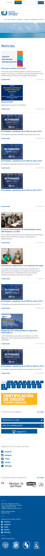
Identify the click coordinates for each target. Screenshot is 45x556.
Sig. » (4, 388)
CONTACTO (41, 19)
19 (19, 385)
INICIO (5, 19)
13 (28, 383)
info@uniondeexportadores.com (11, 508)
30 (34, 387)
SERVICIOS (19, 19)
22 (34, 385)
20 (24, 385)
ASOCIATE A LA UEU (10, 420)
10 (12, 383)
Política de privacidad (8, 511)
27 (19, 387)
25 (8, 387)
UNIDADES (26, 19)
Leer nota (6, 79)
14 (33, 383)
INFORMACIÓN (33, 19)
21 (29, 385)
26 (13, 387)
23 (39, 385)
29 (29, 387)
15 (38, 383)
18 (13, 385)
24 (3, 387)
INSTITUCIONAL (11, 19)
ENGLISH (9, 2)
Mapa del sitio (5, 513)
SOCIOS (18, 2)
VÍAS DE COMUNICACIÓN (12, 426)
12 (23, 383)
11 (18, 383)
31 (39, 387)
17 (8, 385)
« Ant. (10, 382)
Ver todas (40, 412)
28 (24, 387)
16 (3, 385)
